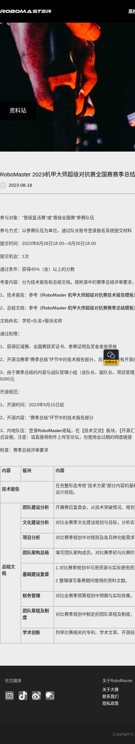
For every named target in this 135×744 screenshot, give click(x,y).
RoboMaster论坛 (54, 430)
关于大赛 (110, 689)
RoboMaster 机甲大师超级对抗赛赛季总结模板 (88, 307)
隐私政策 (110, 703)
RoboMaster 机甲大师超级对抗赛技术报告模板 (88, 294)
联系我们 (110, 696)
